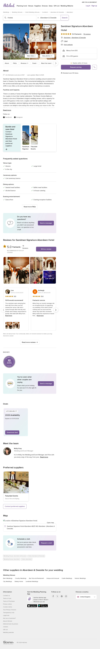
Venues (30, 6)
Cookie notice (7, 607)
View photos (47, 56)
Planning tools (22, 6)
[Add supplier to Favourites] (53, 26)
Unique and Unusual (52, 578)
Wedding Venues (17, 12)
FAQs (15, 63)
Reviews (24, 63)
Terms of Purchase (9, 601)
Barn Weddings (7, 578)
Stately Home (19, 581)
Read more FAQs (30, 207)
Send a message (46, 223)
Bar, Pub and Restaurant (36, 578)
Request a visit (46, 543)
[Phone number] (94, 67)
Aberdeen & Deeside (57, 12)
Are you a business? (9, 618)
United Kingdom (85, 597)
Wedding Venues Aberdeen (12, 559)
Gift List (57, 6)
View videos (31, 56)
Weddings (6, 12)
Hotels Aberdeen (27, 559)
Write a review (46, 249)
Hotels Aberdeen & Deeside (36, 556)
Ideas (51, 6)
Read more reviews (29, 342)
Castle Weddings (67, 578)
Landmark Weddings (32, 581)
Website (67, 6)
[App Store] (32, 607)
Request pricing (75, 67)
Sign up (94, 6)
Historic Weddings (80, 578)
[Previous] (3, 63)
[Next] (56, 63)
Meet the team (46, 63)
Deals (34, 63)
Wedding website (8, 632)
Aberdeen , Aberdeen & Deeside (75, 38)
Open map (50, 523)
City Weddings (7, 581)
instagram (19, 117)
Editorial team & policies (10, 624)
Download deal (12, 432)
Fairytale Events (11, 496)
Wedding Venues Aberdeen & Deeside (15, 556)
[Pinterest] (61, 596)
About (7, 63)
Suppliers (37, 6)
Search (64, 18)
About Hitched (7, 621)
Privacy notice (7, 604)
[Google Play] (43, 607)
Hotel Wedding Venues (32, 12)
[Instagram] (66, 596)
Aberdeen (70, 12)
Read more (7, 110)
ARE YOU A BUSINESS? (89, 2)
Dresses (45, 6)
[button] (29, 138)
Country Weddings (20, 578)
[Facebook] (53, 596)
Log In (88, 6)
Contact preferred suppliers (15, 506)
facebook (8, 117)
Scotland (45, 12)
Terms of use (7, 598)
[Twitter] (57, 596)
